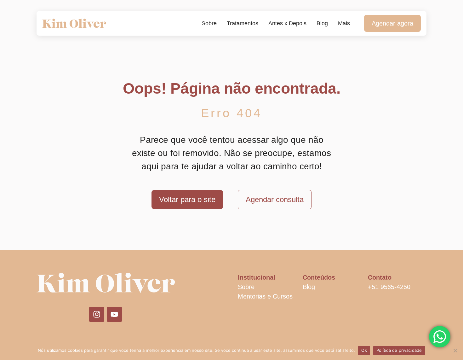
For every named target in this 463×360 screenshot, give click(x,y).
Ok (364, 350)
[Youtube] (114, 314)
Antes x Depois (287, 23)
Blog (322, 23)
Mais (344, 23)
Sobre (209, 23)
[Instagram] (96, 314)
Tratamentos (242, 23)
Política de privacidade (399, 350)
